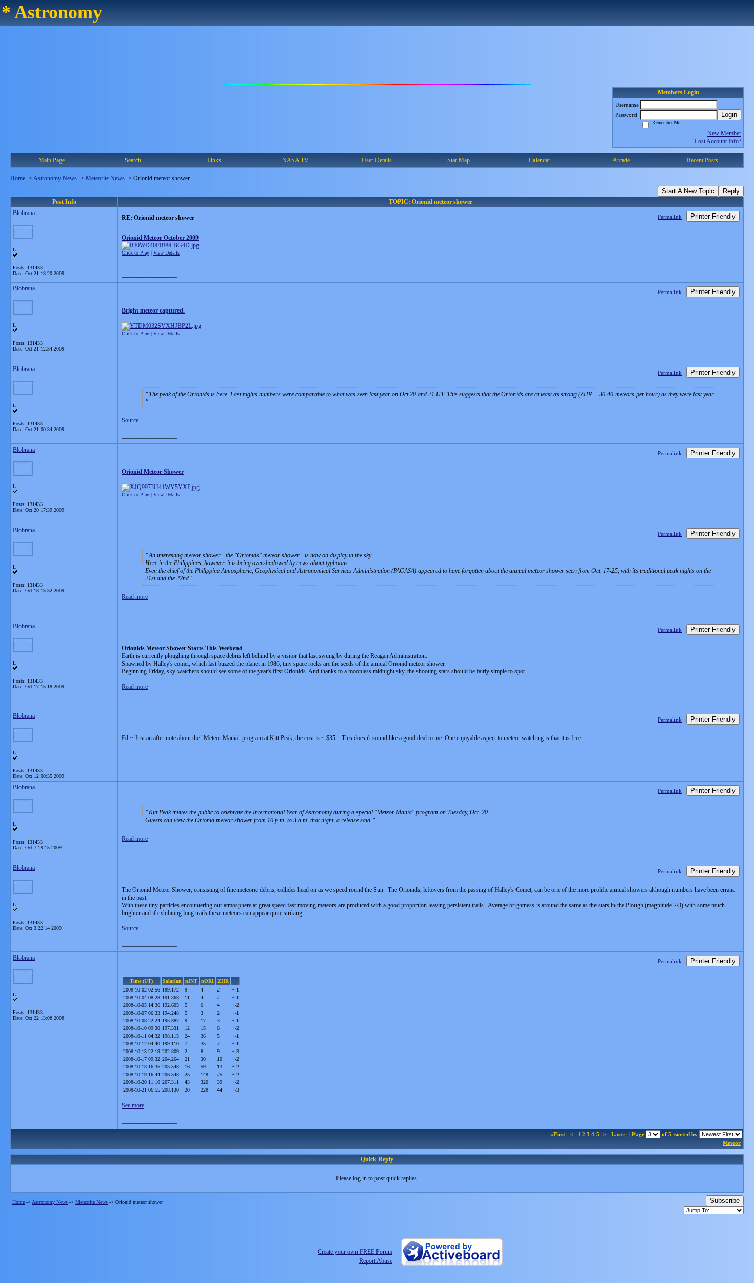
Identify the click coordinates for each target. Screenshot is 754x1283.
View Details (166, 253)
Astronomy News (55, 178)
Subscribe (725, 1200)
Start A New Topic (688, 191)
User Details (377, 160)
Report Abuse (375, 1261)
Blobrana (24, 213)
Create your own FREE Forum (355, 1251)
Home (17, 178)
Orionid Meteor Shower (153, 471)
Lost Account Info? (718, 141)
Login (729, 115)
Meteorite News (105, 178)
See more (133, 1105)
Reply (731, 191)
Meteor (732, 1143)
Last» (619, 1134)
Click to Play (135, 253)
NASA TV (295, 160)
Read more (135, 596)
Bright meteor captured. (153, 310)
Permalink (670, 216)
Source (130, 420)
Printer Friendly (713, 216)
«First (558, 1134)
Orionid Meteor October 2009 (160, 237)
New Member (724, 133)
